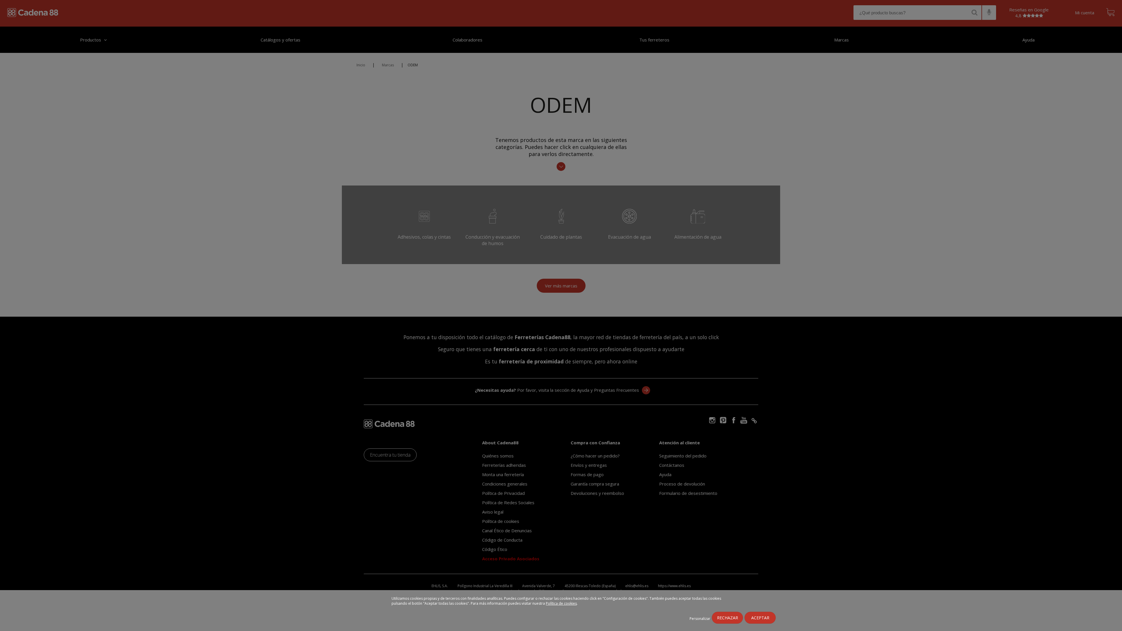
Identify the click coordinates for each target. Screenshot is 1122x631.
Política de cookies (561, 603)
